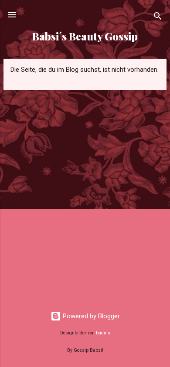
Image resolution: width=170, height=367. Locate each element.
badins (103, 333)
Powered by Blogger (90, 316)
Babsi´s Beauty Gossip (85, 36)
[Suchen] (158, 17)
